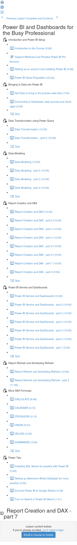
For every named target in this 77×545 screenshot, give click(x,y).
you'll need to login (53, 530)
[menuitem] (2, 8)
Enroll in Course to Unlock (38, 535)
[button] (2, 3)
